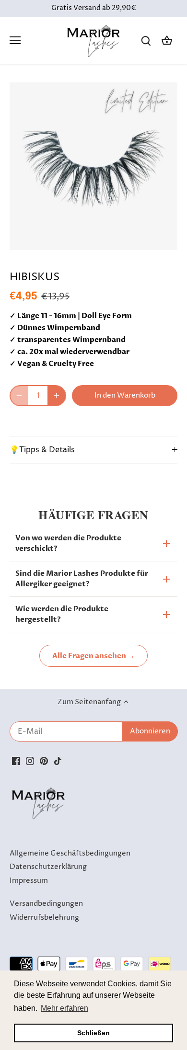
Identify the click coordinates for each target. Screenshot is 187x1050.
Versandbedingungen (46, 904)
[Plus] (56, 396)
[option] (93, 166)
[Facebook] (16, 760)
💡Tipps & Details (42, 450)
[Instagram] (30, 760)
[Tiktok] (58, 760)
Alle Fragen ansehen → (93, 656)
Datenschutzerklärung (48, 867)
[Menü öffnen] (15, 40)
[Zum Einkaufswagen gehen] (167, 40)
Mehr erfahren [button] (64, 1008)
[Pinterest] (44, 760)
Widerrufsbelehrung (44, 918)
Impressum (29, 881)
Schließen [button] (93, 1033)
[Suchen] (145, 40)
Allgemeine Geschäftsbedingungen (70, 853)
